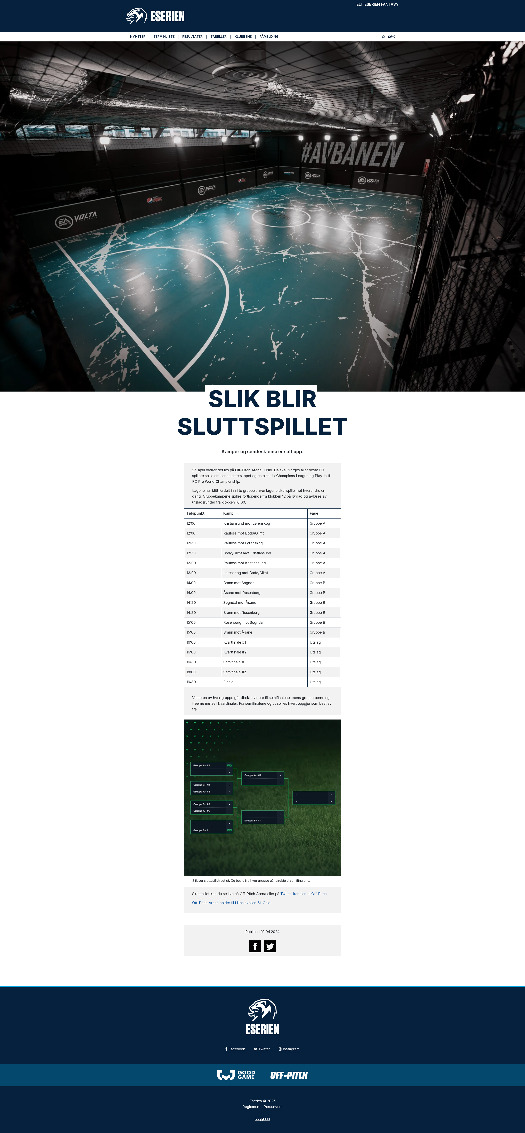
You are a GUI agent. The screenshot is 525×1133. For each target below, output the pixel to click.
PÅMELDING (268, 36)
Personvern (273, 1106)
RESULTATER (192, 36)
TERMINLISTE (164, 36)
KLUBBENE (243, 36)
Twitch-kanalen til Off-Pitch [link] (303, 894)
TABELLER (218, 36)
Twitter (263, 1049)
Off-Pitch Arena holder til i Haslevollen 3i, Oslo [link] (231, 903)
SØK (391, 36)
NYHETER (137, 36)
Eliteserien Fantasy (377, 4)
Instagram (291, 1049)
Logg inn (262, 1118)
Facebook (236, 1049)
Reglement (251, 1106)
